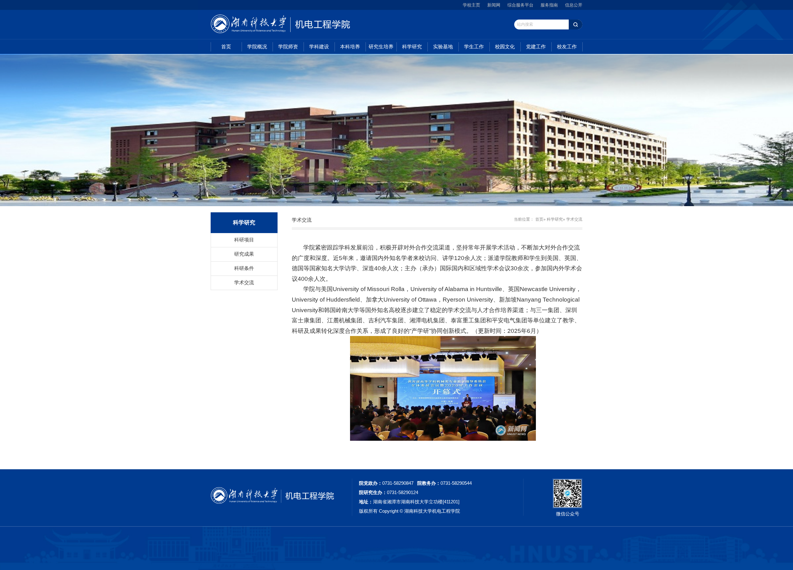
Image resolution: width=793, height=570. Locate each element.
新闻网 (493, 4)
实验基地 (443, 46)
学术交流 (244, 282)
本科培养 (350, 46)
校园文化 (505, 46)
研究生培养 (381, 46)
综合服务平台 (520, 4)
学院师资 (288, 46)
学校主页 (471, 4)
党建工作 (536, 46)
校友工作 (567, 46)
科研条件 (244, 268)
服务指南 (549, 4)
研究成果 (244, 254)
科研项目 (244, 239)
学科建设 (319, 46)
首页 (226, 46)
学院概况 (257, 46)
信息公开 (573, 4)
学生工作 (474, 46)
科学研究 (412, 46)
